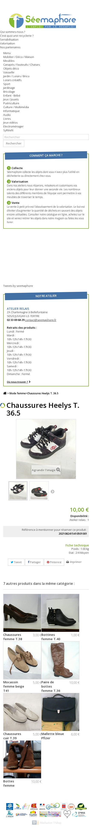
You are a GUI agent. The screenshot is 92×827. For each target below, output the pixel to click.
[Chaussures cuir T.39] (22, 712)
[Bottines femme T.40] (60, 613)
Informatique (11, 111)
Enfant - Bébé (11, 95)
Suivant (52, 491)
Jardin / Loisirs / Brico (16, 76)
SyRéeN (8, 130)
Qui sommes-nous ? (12, 32)
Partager (35, 562)
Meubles (8, 61)
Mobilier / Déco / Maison (18, 57)
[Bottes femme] (22, 759)
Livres (7, 119)
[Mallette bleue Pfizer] (60, 712)
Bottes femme (9, 783)
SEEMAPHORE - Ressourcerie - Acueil (46, 20)
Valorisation (7, 43)
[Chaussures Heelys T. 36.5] (18, 490)
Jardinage (9, 88)
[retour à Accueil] (5, 393)
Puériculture (11, 103)
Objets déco (11, 68)
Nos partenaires (10, 47)
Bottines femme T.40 (50, 636)
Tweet (17, 562)
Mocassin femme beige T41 (13, 686)
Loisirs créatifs (12, 80)
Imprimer (76, 562)
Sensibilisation (9, 39)
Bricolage (9, 92)
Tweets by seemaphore (18, 286)
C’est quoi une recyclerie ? (16, 36)
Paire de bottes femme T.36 (50, 686)
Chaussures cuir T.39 (12, 736)
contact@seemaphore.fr (40, 320)
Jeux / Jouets (11, 99)
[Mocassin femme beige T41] (22, 660)
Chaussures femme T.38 (12, 636)
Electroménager (13, 126)
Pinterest (55, 562)
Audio (7, 115)
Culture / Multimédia (16, 107)
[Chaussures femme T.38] (22, 613)
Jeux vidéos (10, 122)
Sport (6, 84)
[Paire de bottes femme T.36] (60, 660)
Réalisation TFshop (50, 823)
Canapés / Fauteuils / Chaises (21, 65)
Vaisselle (8, 72)
